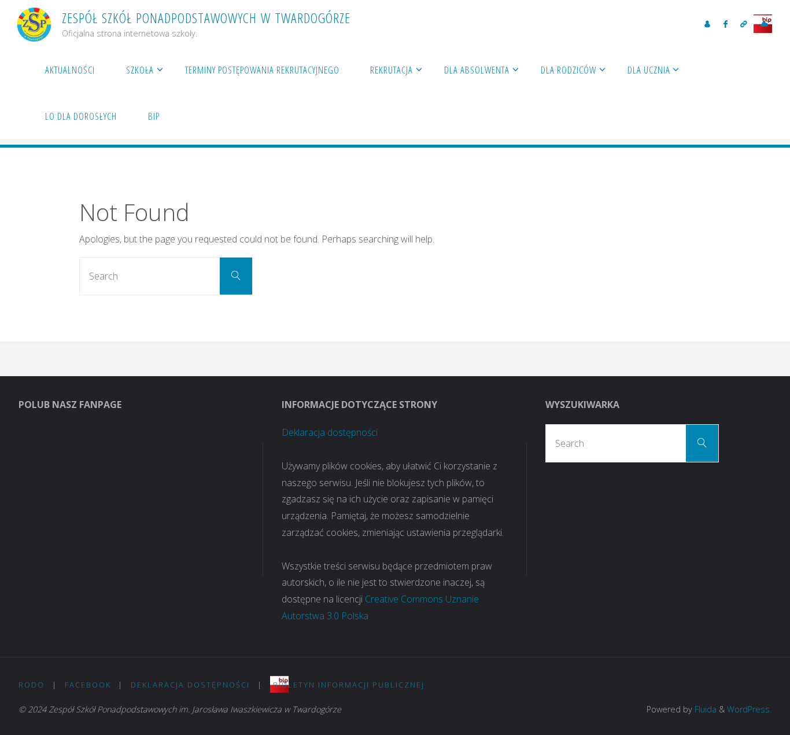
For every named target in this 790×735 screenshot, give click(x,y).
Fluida (704, 709)
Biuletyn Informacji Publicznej (348, 684)
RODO (32, 684)
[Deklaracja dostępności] (744, 23)
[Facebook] (725, 23)
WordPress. (749, 709)
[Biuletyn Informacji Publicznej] (764, 23)
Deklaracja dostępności (330, 432)
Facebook (88, 684)
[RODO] (707, 23)
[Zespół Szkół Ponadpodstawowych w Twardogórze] (34, 23)
